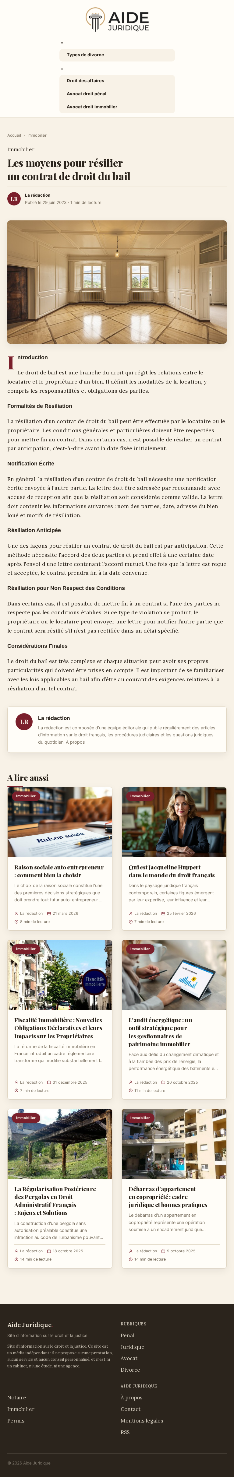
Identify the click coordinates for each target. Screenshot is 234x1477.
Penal (127, 1335)
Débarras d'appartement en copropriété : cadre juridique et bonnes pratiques (168, 1197)
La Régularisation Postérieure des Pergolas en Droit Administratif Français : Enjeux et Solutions (55, 1201)
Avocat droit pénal (86, 93)
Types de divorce (85, 55)
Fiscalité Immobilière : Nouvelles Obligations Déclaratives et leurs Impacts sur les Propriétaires (58, 1028)
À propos (75, 742)
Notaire (16, 1397)
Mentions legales (142, 1420)
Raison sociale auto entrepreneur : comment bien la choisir (59, 871)
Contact (130, 1409)
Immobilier (37, 135)
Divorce (130, 1369)
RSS (125, 1432)
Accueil (14, 135)
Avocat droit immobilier (92, 107)
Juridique (132, 1347)
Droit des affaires (85, 80)
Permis (15, 1420)
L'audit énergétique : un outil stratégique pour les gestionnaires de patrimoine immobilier (160, 1032)
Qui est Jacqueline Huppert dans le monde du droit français (172, 871)
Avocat (129, 1358)
